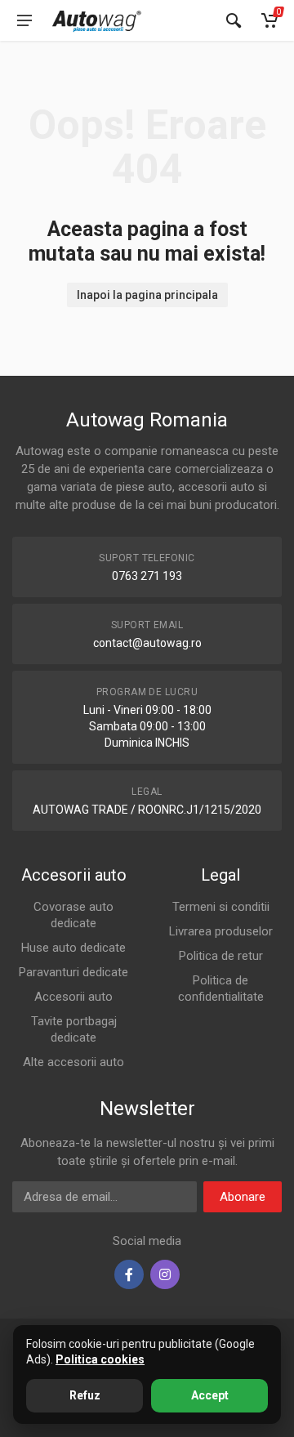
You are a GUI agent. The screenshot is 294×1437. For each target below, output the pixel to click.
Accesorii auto (73, 996)
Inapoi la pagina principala (147, 294)
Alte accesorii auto (73, 1062)
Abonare (242, 1196)
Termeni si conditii (221, 906)
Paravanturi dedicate (73, 972)
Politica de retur (221, 955)
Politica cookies (100, 1359)
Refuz (84, 1395)
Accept (210, 1395)
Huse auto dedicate (73, 947)
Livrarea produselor (221, 931)
